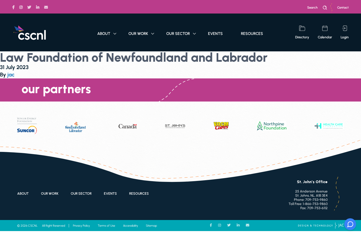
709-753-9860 (316, 200)
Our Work (138, 33)
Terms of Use (106, 225)
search (312, 7)
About (103, 33)
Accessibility (130, 225)
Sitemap (151, 225)
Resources (252, 33)
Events (215, 33)
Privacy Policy (81, 225)
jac (10, 74)
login (345, 37)
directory (302, 37)
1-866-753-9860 (315, 204)
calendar (325, 37)
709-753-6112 (317, 208)
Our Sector (178, 33)
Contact (343, 7)
